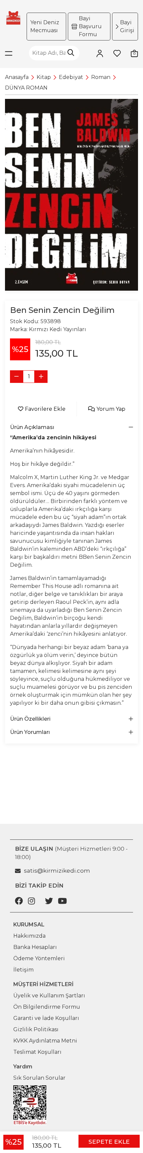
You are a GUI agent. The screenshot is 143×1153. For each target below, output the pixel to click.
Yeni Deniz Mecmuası (44, 26)
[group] (71, 195)
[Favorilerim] (117, 53)
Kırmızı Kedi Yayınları (57, 329)
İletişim (23, 970)
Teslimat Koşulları (37, 1052)
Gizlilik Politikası (36, 1029)
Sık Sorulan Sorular (39, 1078)
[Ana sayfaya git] (13, 18)
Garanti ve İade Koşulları (46, 1018)
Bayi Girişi (127, 26)
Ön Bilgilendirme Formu (46, 1007)
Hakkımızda (29, 936)
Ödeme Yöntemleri (39, 958)
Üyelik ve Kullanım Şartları (49, 995)
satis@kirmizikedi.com (57, 870)
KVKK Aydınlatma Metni (45, 1041)
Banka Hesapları (35, 947)
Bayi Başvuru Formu (90, 26)
